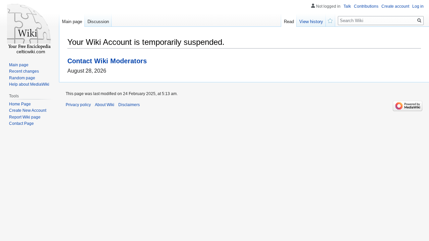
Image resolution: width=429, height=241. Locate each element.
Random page (22, 78)
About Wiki (104, 104)
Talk (347, 6)
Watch (330, 20)
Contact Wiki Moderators (107, 61)
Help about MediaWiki (29, 84)
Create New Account (27, 110)
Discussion (98, 21)
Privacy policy (78, 104)
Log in (418, 6)
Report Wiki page (25, 117)
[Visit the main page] (29, 27)
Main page (72, 21)
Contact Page (21, 123)
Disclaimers (129, 104)
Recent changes (24, 71)
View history (311, 21)
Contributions (366, 6)
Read (289, 21)
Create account (395, 6)
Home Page (20, 104)
